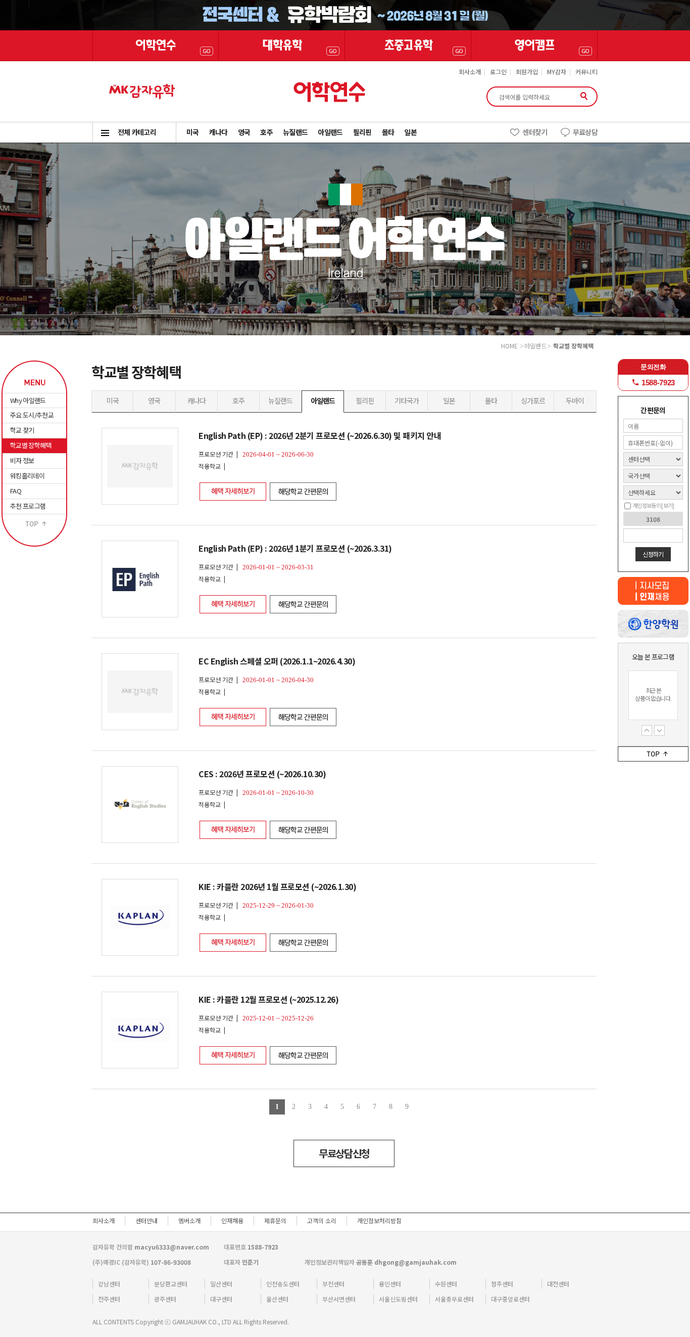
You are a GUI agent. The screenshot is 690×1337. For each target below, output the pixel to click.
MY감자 (556, 71)
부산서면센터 (339, 1299)
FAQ (15, 491)
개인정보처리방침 (379, 1220)
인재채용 (232, 1220)
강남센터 (109, 1283)
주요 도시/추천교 (32, 415)
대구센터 (221, 1299)
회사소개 (470, 71)
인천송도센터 (283, 1283)
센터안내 (146, 1220)
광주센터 (165, 1299)
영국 (154, 400)
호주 (238, 400)
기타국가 (407, 400)
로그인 (498, 71)
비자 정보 (22, 460)
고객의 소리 (321, 1220)
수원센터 (446, 1283)
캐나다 (196, 400)
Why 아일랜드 (28, 400)
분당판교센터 (170, 1283)
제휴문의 (275, 1220)
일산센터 (221, 1283)
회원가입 (527, 71)
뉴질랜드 (280, 400)
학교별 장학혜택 (31, 445)
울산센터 (277, 1299)
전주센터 (109, 1299)
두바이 (575, 400)
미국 (113, 400)
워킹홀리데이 (27, 475)
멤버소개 (189, 1220)
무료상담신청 (344, 1153)
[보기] (667, 505)
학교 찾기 (22, 430)
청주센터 (502, 1283)
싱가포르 (533, 400)
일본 (449, 400)
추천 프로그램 (27, 506)
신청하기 (653, 554)
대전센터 (558, 1283)
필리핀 (365, 400)
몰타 (491, 400)
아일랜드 (323, 400)
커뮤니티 (586, 71)
